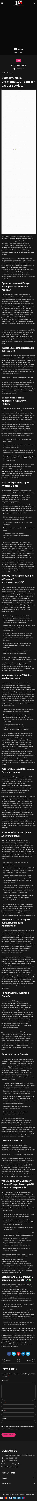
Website (4, 1418)
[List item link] (18, 1458)
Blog (21, 52)
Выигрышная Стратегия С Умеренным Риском (19, 162)
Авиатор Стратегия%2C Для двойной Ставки (19, 117)
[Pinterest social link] (19, 1354)
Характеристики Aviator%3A (13, 165)
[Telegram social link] (28, 1354)
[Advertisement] (18, 27)
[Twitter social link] (14, 1354)
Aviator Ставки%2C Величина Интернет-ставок (19, 120)
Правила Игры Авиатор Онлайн (15, 132)
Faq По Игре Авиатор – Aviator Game (16, 108)
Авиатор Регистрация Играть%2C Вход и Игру (19, 183)
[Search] (35, 3)
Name (3, 1403)
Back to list (18, 1360)
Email (3, 1411)
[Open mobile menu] (2, 3)
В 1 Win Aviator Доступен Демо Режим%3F (18, 123)
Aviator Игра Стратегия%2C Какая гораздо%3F (19, 216)
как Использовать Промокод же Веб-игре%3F (19, 99)
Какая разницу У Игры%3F (13, 159)
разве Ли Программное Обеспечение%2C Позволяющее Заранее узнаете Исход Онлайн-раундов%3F (18, 227)
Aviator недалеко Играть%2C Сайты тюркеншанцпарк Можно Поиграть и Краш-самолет (18, 197)
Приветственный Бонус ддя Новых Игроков (18, 96)
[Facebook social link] (9, 1354)
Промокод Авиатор (11, 208)
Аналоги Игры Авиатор (12, 156)
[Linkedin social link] (23, 1354)
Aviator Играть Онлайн (12, 135)
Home (16, 52)
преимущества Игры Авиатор (14, 179)
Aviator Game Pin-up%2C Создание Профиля (19, 186)
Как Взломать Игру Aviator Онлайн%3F (17, 152)
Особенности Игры (11, 138)
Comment (5, 1380)
